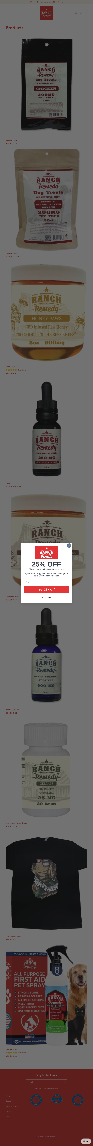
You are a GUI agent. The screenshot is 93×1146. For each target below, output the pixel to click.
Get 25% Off (46, 589)
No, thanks (46, 597)
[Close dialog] (69, 546)
